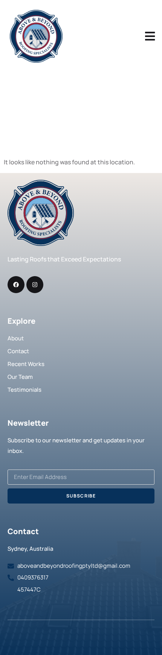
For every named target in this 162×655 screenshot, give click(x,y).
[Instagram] (34, 284)
